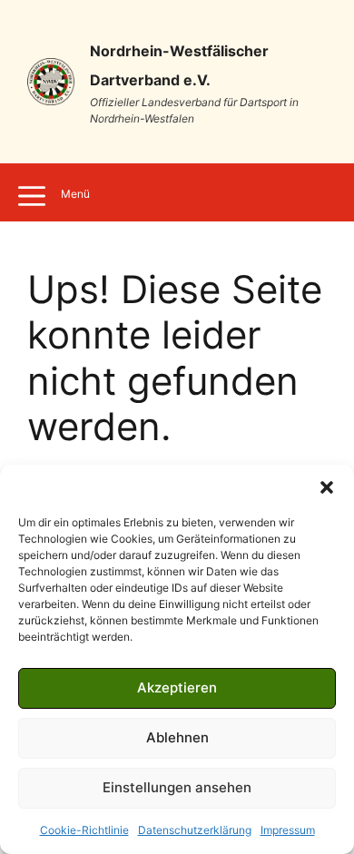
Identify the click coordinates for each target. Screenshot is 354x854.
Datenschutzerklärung (194, 830)
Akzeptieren (177, 687)
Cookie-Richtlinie (84, 830)
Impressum (288, 830)
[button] (327, 487)
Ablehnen (177, 737)
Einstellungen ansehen (177, 787)
